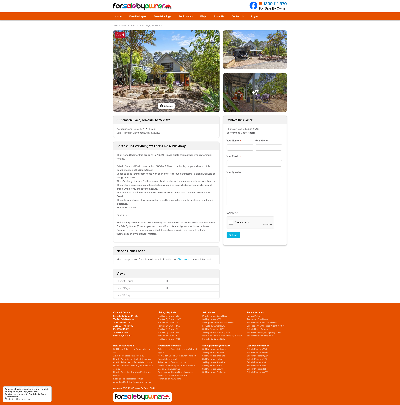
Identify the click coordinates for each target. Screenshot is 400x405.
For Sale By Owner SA (168, 329)
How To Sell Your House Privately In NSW (222, 335)
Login (254, 16)
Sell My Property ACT (257, 372)
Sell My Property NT (256, 368)
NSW (123, 25)
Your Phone (261, 140)
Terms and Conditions (257, 319)
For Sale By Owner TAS (169, 325)
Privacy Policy (253, 315)
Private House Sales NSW (214, 315)
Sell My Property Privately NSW (262, 322)
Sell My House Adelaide (213, 362)
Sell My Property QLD (257, 355)
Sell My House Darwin (212, 368)
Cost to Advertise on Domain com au (175, 372)
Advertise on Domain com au (172, 362)
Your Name (234, 140)
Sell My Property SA (256, 362)
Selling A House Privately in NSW (218, 322)
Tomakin (134, 25)
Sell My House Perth (212, 365)
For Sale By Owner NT (168, 335)
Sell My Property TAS (257, 358)
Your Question (234, 172)
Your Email (234, 156)
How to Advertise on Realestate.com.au (132, 358)
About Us (219, 16)
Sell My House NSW (211, 319)
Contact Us (238, 16)
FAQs (203, 16)
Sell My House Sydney (213, 352)
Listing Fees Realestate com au (128, 378)
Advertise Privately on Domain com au (176, 365)
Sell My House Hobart (212, 358)
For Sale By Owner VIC (168, 315)
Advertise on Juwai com (169, 378)
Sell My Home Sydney (257, 329)
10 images (166, 106)
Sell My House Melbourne (214, 349)
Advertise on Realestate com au (128, 355)
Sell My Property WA (257, 365)
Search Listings (162, 16)
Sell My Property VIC (257, 349)
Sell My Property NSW (213, 329)
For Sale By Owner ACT (169, 338)
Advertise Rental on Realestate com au (132, 381)
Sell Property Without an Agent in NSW (266, 325)
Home (118, 16)
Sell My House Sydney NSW (260, 335)
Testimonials (186, 16)
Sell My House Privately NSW (216, 332)
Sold (115, 25)
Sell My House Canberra (213, 372)
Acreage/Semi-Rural (152, 25)
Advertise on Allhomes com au (173, 375)
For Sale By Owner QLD (169, 322)
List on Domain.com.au (169, 368)
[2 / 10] (255, 49)
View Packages (137, 16)
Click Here (183, 259)
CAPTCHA (232, 212)
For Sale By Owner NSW (169, 319)
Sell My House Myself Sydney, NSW (264, 332)
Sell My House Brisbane (213, 355)
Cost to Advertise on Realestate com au (132, 362)
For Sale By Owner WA (168, 332)
